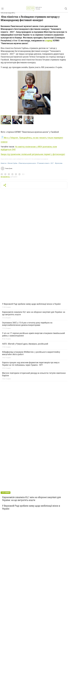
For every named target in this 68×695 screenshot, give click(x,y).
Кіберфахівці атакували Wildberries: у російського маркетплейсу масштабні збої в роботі (31, 353)
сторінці (48, 40)
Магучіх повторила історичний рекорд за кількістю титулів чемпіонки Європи (34, 374)
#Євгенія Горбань (12, 163)
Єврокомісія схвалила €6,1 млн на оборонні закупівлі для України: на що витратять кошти (33, 313)
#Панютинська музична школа (27, 163)
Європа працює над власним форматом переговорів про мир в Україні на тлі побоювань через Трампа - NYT (30, 363)
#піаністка (3, 163)
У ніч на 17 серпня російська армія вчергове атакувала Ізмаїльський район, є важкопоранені (33, 334)
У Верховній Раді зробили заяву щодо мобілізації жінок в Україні (31, 304)
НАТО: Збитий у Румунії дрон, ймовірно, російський (25, 344)
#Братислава (58, 163)
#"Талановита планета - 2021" (45, 163)
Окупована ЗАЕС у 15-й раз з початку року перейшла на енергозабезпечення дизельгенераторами (27, 323)
